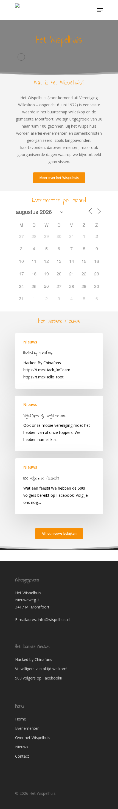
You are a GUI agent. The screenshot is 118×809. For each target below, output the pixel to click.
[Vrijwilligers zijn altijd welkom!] (59, 423)
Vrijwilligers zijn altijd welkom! (41, 668)
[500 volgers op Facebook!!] (59, 486)
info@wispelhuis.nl (54, 619)
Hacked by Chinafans (33, 659)
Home (20, 719)
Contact (22, 756)
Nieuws (30, 342)
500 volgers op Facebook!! (38, 678)
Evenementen (27, 728)
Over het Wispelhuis (32, 737)
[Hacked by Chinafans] (59, 361)
